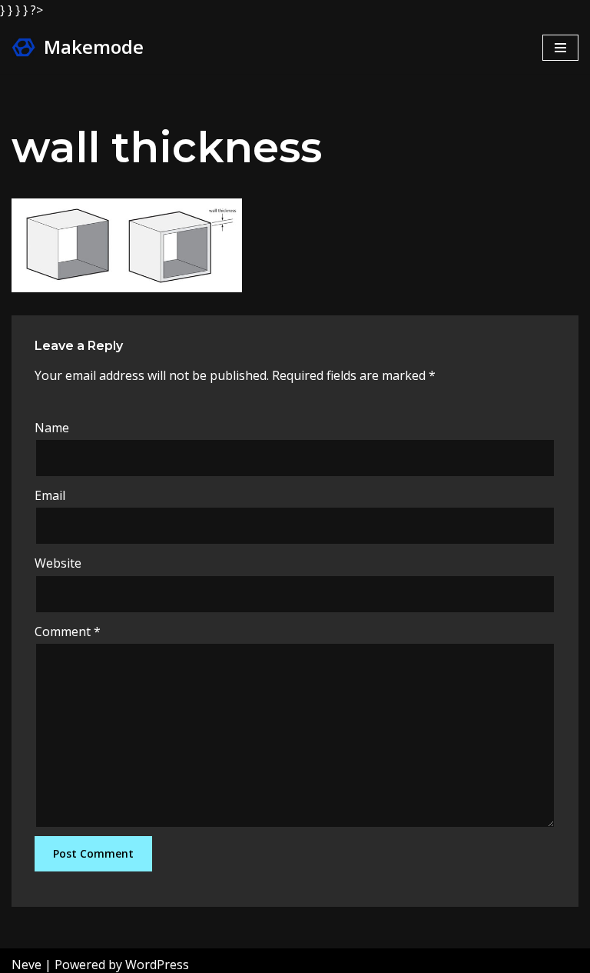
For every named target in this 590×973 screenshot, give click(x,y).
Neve (26, 964)
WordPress (157, 964)
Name (52, 427)
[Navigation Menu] (560, 48)
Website (58, 563)
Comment (68, 631)
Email (50, 495)
